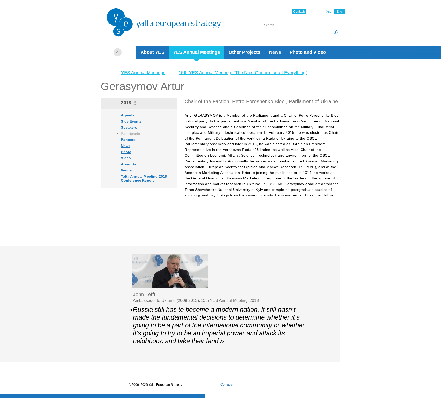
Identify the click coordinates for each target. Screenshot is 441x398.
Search (269, 25)
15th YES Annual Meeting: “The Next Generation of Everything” (243, 72)
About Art (129, 164)
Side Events (131, 121)
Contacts (299, 12)
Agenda (127, 115)
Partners (128, 140)
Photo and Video (308, 52)
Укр (328, 12)
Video (126, 158)
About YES (152, 52)
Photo (126, 152)
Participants (130, 133)
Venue (126, 170)
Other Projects (244, 52)
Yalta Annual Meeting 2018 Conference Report (144, 178)
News (275, 52)
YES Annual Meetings (196, 52)
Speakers (129, 127)
